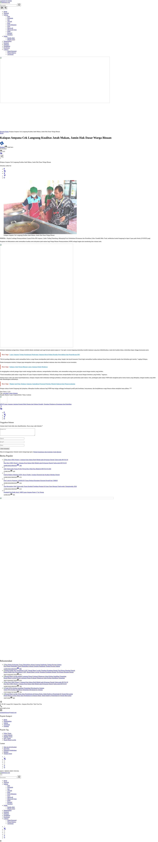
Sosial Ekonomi (11, 820)
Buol (8, 792)
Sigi (8, 789)
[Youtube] (4, 762)
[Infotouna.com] (5, 2)
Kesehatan (7, 817)
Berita (1, 133)
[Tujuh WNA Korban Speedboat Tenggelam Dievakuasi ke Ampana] (24, 688)
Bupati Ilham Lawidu (10, 740)
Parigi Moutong (11, 794)
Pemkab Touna (8, 736)
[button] (19, 4)
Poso (8, 795)
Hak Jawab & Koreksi (10, 747)
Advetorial (7, 724)
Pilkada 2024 (11, 809)
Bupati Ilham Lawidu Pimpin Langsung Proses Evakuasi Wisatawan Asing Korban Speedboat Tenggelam (34, 678)
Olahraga (6, 813)
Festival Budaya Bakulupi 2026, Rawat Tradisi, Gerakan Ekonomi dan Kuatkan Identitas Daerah (32, 474)
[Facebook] (4, 169)
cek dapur (6, 393)
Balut (8, 800)
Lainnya (6, 818)
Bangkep (10, 804)
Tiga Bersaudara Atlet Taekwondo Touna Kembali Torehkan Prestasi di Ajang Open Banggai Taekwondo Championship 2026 (40, 486)
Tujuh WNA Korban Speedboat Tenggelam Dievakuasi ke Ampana (23, 689)
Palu (8, 785)
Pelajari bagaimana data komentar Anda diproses (47, 452)
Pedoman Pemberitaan (10, 750)
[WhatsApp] (4, 178)
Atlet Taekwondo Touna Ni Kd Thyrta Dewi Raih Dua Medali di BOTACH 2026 (27, 469)
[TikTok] (4, 766)
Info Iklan (6, 748)
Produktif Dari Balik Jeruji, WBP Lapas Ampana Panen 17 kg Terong (24, 492)
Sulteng (6, 723)
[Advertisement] (79, 117)
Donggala (10, 787)
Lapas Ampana (13, 393)
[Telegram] (4, 173)
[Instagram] (4, 761)
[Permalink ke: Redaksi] (2, 144)
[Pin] (5, 176)
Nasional (6, 782)
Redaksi (2, 147)
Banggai (9, 802)
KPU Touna (7, 738)
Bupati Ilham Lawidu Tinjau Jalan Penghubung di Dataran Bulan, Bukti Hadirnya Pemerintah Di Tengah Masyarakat (37, 695)
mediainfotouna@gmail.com (8, 712)
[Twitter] (5, 171)
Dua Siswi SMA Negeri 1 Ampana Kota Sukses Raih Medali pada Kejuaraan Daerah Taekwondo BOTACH (35, 684)
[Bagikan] (2, 156)
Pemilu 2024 (11, 807)
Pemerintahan (8, 721)
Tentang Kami (8, 753)
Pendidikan (7, 815)
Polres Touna (7, 733)
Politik (5, 805)
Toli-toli (9, 790)
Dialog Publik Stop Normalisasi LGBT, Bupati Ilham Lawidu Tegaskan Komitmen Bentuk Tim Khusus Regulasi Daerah (39, 672)
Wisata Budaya (11, 822)
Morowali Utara (12, 799)
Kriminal (6, 726)
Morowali (10, 797)
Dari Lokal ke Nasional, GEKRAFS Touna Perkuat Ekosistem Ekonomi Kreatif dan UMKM (31, 480)
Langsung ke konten (6, 1)
